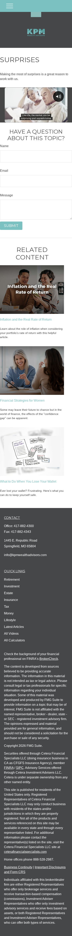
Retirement (12, 579)
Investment (11, 586)
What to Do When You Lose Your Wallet (28, 481)
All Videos (11, 633)
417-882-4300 (24, 526)
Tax (6, 606)
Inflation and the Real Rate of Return (26, 319)
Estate (8, 593)
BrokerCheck (48, 658)
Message (6, 195)
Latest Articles (14, 626)
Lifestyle (10, 620)
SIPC (20, 767)
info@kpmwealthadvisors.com (25, 555)
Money (9, 613)
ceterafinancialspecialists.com (25, 851)
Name (4, 146)
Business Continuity (18, 867)
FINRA (9, 767)
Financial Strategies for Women (22, 400)
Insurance (11, 600)
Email (4, 170)
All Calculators (14, 640)
